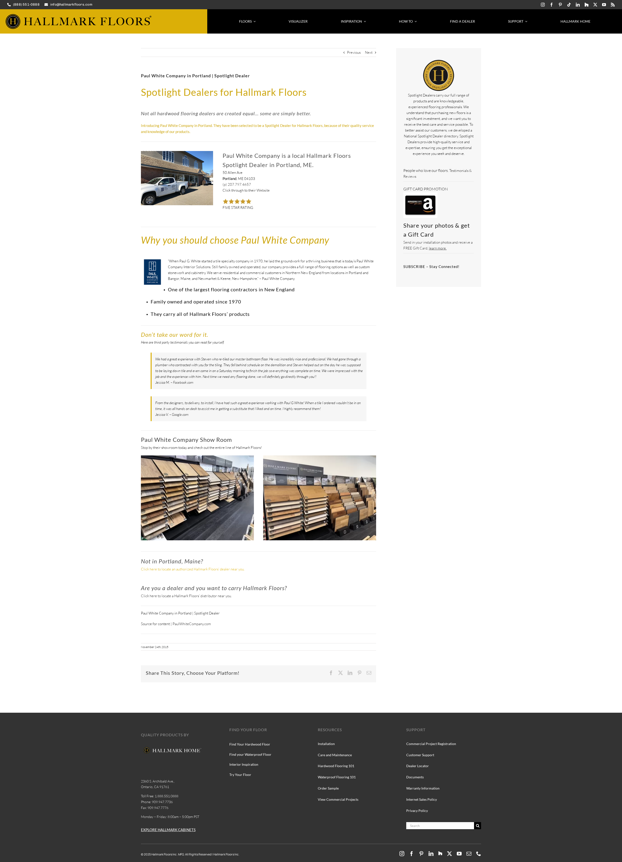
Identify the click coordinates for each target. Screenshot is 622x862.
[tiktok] (569, 5)
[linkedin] (578, 5)
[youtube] (604, 5)
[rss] (613, 5)
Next (368, 52)
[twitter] (595, 5)
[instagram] (543, 5)
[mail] (468, 853)
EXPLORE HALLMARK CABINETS (168, 829)
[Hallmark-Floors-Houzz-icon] (586, 5)
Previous (354, 52)
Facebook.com (183, 382)
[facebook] (551, 5)
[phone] (478, 853)
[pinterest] (560, 5)
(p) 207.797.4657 (237, 184)
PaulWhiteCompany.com (192, 624)
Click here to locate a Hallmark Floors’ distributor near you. (186, 596)
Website (263, 190)
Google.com (180, 414)
